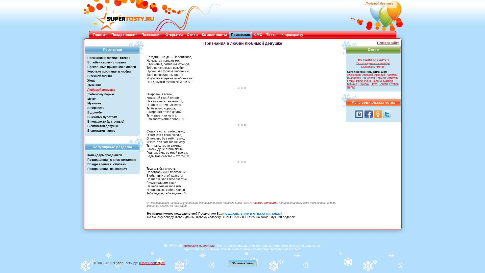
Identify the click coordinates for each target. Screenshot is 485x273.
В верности (95, 108)
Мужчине (94, 103)
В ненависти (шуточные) (105, 121)
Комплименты (214, 35)
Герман (381, 77)
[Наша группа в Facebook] (369, 114)
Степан (394, 83)
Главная (100, 35)
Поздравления (124, 35)
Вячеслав (368, 77)
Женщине (94, 85)
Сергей (383, 83)
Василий (391, 74)
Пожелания (151, 35)
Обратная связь (243, 263)
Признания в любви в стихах (108, 58)
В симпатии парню (101, 130)
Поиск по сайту (388, 43)
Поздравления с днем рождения (111, 160)
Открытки (174, 35)
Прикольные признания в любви (111, 67)
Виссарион (354, 77)
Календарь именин (373, 66)
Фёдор (351, 86)
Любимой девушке (101, 90)
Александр (354, 74)
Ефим (351, 80)
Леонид (377, 80)
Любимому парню (100, 94)
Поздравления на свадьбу (107, 169)
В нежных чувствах (102, 117)
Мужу (91, 99)
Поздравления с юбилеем (107, 164)
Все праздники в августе (373, 59)
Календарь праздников (104, 155)
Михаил (352, 83)
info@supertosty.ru (152, 263)
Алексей (367, 74)
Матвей (388, 80)
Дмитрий (392, 77)
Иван (359, 80)
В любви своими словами (106, 62)
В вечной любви (99, 76)
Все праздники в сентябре (373, 63)
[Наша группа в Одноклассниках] (378, 114)
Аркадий (379, 74)
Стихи (192, 35)
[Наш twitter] (387, 114)
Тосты (271, 35)
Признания (240, 35)
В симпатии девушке (103, 126)
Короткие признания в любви (109, 71)
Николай (363, 83)
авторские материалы (199, 245)
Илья (367, 80)
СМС (258, 35)
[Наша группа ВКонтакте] (359, 114)
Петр (374, 83)
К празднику (292, 35)
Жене (91, 80)
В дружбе (94, 112)
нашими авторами (265, 202)
